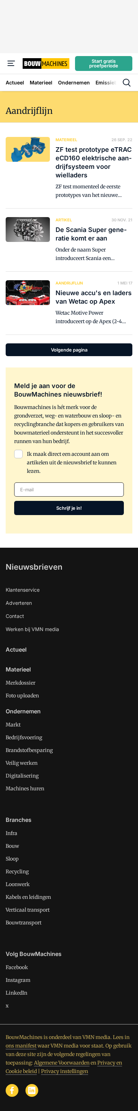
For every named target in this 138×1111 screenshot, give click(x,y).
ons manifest (21, 1046)
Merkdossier (20, 683)
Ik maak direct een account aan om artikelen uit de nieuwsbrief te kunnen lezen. (71, 462)
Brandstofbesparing (29, 750)
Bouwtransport (23, 922)
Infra (11, 833)
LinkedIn (16, 993)
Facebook (17, 967)
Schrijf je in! (69, 508)
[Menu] (11, 63)
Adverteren (19, 603)
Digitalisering (22, 776)
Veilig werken (22, 763)
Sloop (12, 859)
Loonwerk (18, 884)
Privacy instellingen (64, 1071)
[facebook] (12, 1090)
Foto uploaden (22, 695)
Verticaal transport (28, 910)
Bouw (12, 846)
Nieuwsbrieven (34, 566)
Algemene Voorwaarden (62, 1063)
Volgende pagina (69, 350)
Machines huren (25, 788)
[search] (126, 82)
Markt (13, 725)
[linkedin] (31, 1090)
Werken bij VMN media (32, 629)
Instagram (18, 980)
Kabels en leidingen (28, 897)
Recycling (17, 871)
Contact (15, 616)
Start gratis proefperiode (103, 63)
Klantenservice (23, 590)
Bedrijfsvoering (24, 737)
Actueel (16, 649)
